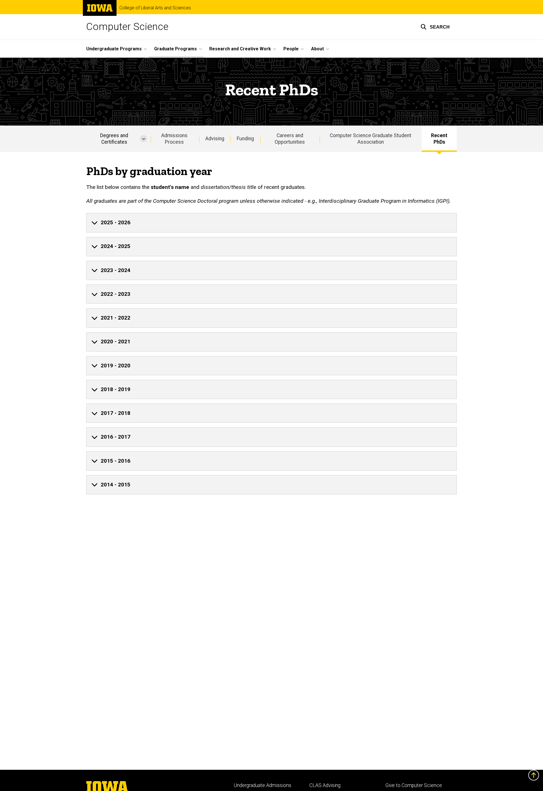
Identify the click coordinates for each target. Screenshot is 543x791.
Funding (245, 138)
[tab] (271, 222)
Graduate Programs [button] (175, 48)
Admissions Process (174, 139)
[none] (271, 222)
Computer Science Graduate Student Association (370, 139)
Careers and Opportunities (290, 139)
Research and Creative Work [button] (240, 48)
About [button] (317, 48)
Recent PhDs (439, 139)
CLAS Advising (325, 785)
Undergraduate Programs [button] (114, 48)
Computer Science (127, 27)
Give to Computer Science (413, 785)
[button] (435, 27)
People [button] (291, 48)
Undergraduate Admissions (262, 785)
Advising (214, 138)
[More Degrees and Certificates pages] (143, 139)
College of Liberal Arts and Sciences (155, 7)
